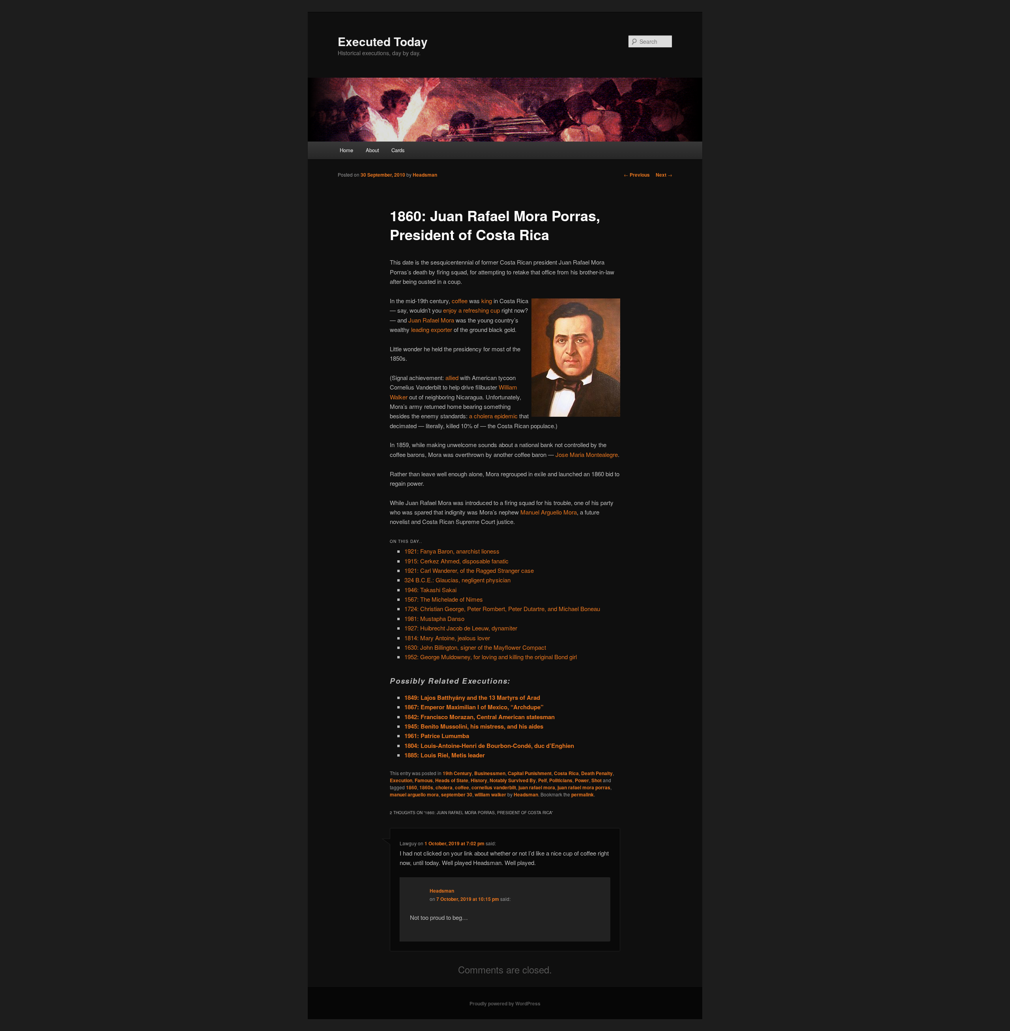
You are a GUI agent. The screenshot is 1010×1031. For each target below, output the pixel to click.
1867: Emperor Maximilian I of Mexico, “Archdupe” (474, 707)
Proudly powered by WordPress (505, 1003)
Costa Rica (566, 773)
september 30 (456, 794)
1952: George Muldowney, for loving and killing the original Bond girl (490, 657)
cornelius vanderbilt (493, 787)
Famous (424, 780)
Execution (401, 780)
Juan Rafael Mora (431, 320)
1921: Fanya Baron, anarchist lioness (451, 551)
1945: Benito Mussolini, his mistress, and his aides (473, 726)
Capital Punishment (530, 773)
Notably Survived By (513, 780)
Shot (596, 780)
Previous (637, 174)
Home (346, 150)
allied (451, 377)
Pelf (542, 780)
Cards (398, 150)
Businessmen (489, 773)
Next (664, 174)
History (479, 780)
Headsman (425, 174)
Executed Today (383, 41)
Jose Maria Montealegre (587, 454)
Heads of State (451, 780)
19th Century (457, 773)
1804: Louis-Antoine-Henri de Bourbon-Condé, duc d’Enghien (489, 745)
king (486, 300)
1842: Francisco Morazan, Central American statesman (479, 716)
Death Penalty (597, 773)
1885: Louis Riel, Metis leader (444, 755)
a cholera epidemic (493, 416)
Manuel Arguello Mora (548, 512)
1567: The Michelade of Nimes (443, 599)
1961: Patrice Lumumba (436, 735)
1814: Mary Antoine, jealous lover (447, 638)
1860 (411, 787)
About (372, 150)
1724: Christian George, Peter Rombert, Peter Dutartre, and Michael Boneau (502, 608)
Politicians (560, 780)
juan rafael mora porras (583, 787)
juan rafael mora (536, 787)
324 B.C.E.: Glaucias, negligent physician (457, 580)
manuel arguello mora (414, 794)
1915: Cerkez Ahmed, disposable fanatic (456, 561)
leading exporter (431, 329)
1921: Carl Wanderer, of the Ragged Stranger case (469, 570)
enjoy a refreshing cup (471, 310)
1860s (426, 787)
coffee (460, 300)
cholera (444, 787)
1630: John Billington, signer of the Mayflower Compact (475, 647)
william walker (490, 794)
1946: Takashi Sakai (430, 589)
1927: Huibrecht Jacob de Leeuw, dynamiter (460, 628)
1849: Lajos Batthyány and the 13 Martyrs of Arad (472, 697)
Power (582, 780)
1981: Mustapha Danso (434, 618)
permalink (582, 794)
